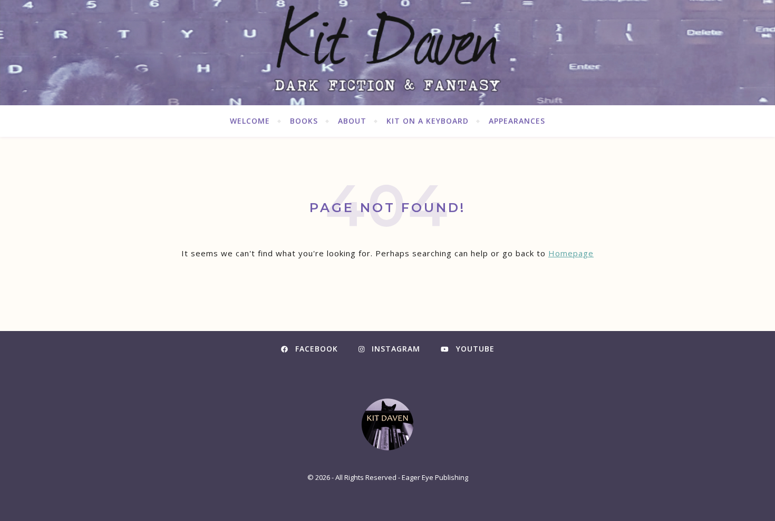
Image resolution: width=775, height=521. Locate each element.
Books (304, 121)
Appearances (517, 121)
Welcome (250, 121)
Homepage (571, 253)
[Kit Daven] (387, 52)
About (352, 121)
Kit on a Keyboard (427, 121)
